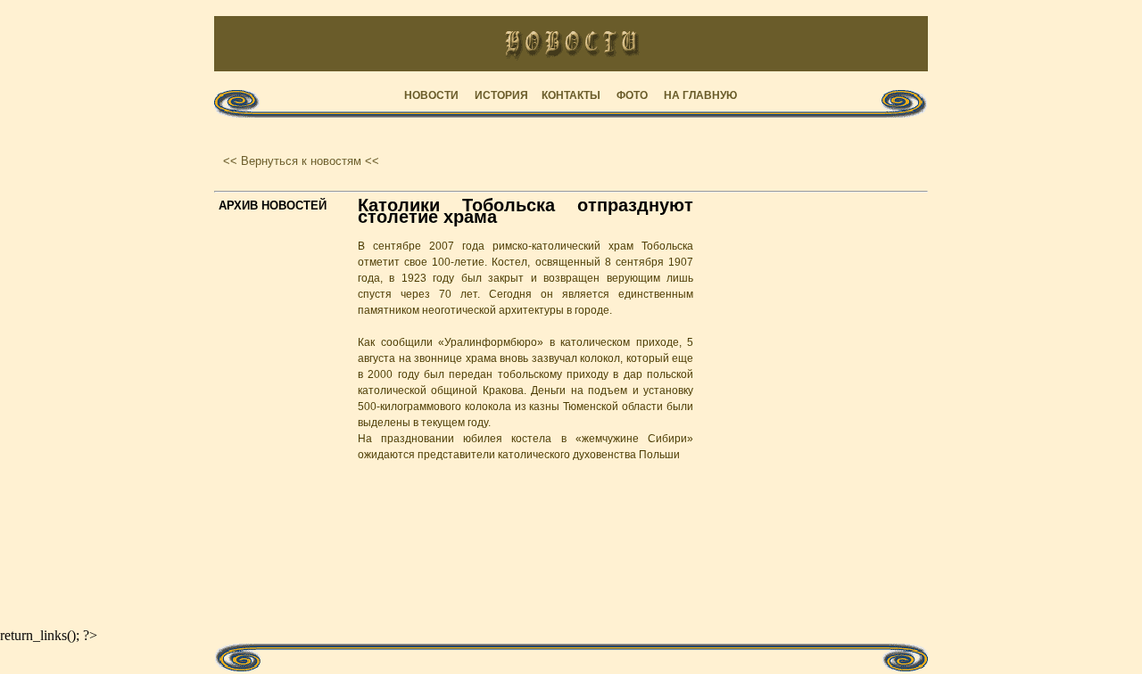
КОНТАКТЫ (571, 95)
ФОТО (632, 95)
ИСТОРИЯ (501, 95)
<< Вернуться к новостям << (301, 161)
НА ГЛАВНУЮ (700, 95)
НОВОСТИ (431, 95)
